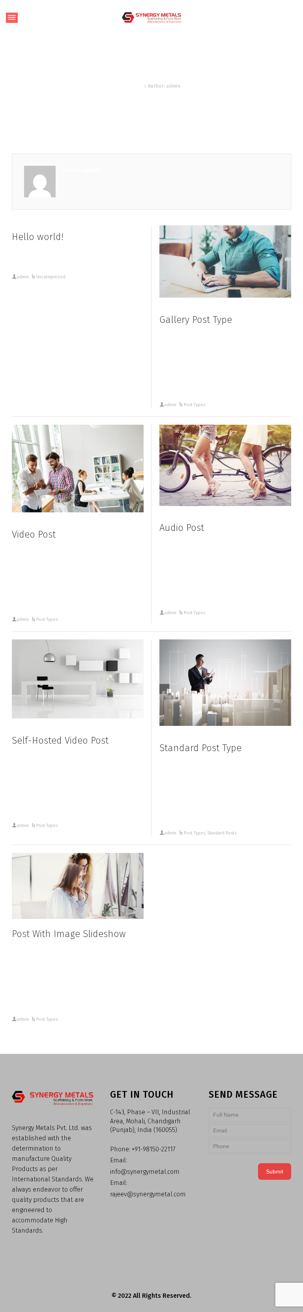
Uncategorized (50, 276)
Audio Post (181, 527)
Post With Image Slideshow (69, 933)
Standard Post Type (200, 747)
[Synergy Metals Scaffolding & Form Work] (151, 17)
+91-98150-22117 (154, 1149)
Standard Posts (221, 833)
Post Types (194, 404)
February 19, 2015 (38, 526)
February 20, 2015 (186, 311)
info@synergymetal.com (145, 1171)
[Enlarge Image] (225, 682)
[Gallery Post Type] (225, 261)
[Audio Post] (225, 465)
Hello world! (38, 236)
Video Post (34, 534)
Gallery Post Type (195, 319)
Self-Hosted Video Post (60, 740)
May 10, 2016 (31, 228)
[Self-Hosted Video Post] (78, 678)
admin (23, 276)
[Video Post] (78, 469)
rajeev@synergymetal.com (148, 1194)
